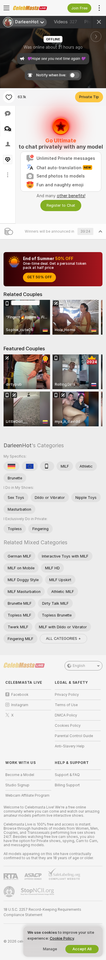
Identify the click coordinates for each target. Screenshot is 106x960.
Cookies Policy (68, 726)
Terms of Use (66, 705)
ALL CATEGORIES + (63, 638)
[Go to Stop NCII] (38, 891)
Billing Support (67, 785)
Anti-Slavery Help (70, 746)
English (79, 666)
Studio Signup (17, 785)
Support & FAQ (67, 775)
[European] (30, 466)
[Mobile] (47, 466)
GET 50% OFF (39, 277)
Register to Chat (61, 205)
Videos (65, 21)
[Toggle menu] (6, 8)
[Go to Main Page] (33, 8)
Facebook (20, 695)
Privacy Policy (67, 695)
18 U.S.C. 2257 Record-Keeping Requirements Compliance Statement (42, 912)
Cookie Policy (62, 938)
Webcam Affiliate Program (27, 795)
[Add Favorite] (9, 97)
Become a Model (19, 775)
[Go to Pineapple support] (10, 891)
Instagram (19, 705)
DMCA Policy (66, 715)
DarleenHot (18, 445)
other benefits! (71, 195)
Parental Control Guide (74, 736)
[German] (11, 466)
